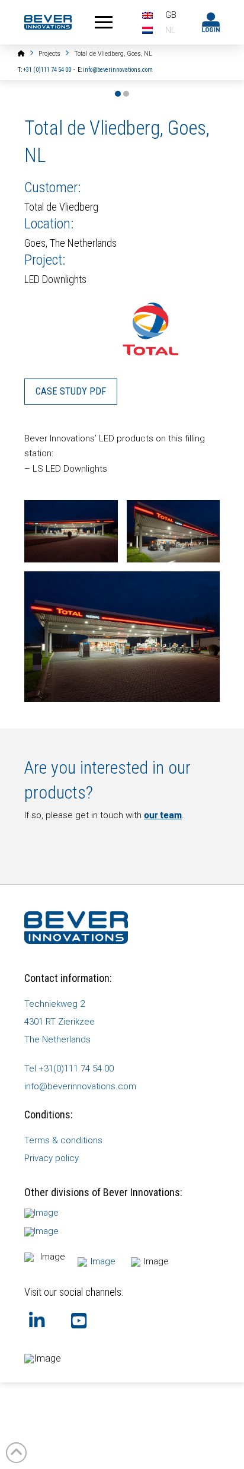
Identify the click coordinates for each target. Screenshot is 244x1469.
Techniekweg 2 (54, 1004)
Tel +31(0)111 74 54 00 (69, 1068)
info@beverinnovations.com (118, 70)
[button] (104, 22)
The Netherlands (57, 1039)
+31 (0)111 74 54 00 (47, 70)
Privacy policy (51, 1158)
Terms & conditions (63, 1140)
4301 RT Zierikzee (59, 1021)
